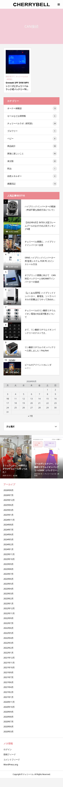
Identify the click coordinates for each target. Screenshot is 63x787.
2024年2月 (8, 544)
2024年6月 (8, 534)
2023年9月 (8, 564)
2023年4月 (8, 588)
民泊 (31, 168)
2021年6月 (8, 682)
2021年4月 (8, 687)
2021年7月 (8, 677)
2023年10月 (9, 559)
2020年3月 (8, 731)
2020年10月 (9, 706)
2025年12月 (9, 500)
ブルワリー (31, 130)
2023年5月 (8, 583)
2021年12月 (9, 657)
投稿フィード (10, 754)
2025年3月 (8, 510)
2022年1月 (8, 652)
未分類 (31, 161)
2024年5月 (8, 539)
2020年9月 (8, 711)
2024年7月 (8, 529)
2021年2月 (8, 692)
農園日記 (31, 183)
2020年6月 (8, 726)
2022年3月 (8, 642)
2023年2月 (8, 598)
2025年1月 (8, 514)
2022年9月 (8, 618)
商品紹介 (31, 146)
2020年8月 (8, 716)
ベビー (31, 138)
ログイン (8, 749)
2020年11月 (9, 701)
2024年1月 (8, 549)
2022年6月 (8, 628)
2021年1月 (8, 697)
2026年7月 (8, 495)
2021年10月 (9, 667)
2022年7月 (8, 623)
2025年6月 (8, 505)
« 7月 (30, 416)
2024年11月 (9, 519)
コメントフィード (12, 759)
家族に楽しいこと (31, 153)
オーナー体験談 (31, 108)
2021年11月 (9, 662)
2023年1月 (8, 603)
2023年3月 (8, 593)
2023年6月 (8, 578)
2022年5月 (8, 633)
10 (7, 398)
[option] (16, 456)
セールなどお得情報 (31, 116)
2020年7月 (8, 721)
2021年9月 (8, 672)
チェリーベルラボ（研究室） (31, 123)
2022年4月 (8, 638)
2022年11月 (9, 613)
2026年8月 (8, 490)
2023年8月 (8, 569)
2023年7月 (8, 573)
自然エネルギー (31, 176)
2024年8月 (8, 524)
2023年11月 (9, 554)
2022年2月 (8, 647)
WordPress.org (11, 764)
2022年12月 (9, 608)
